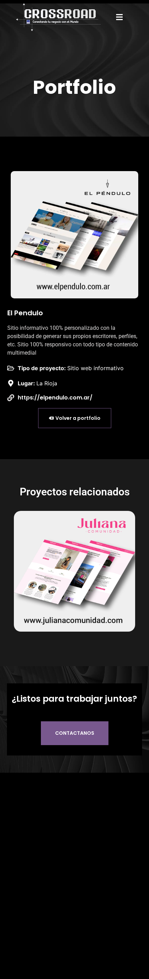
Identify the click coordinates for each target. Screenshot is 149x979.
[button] (119, 17)
